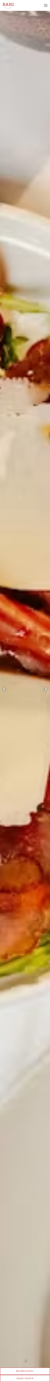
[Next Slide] (45, 689)
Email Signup (25, 1378)
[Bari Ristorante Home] (12, 5)
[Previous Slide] (4, 689)
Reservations (25, 1371)
